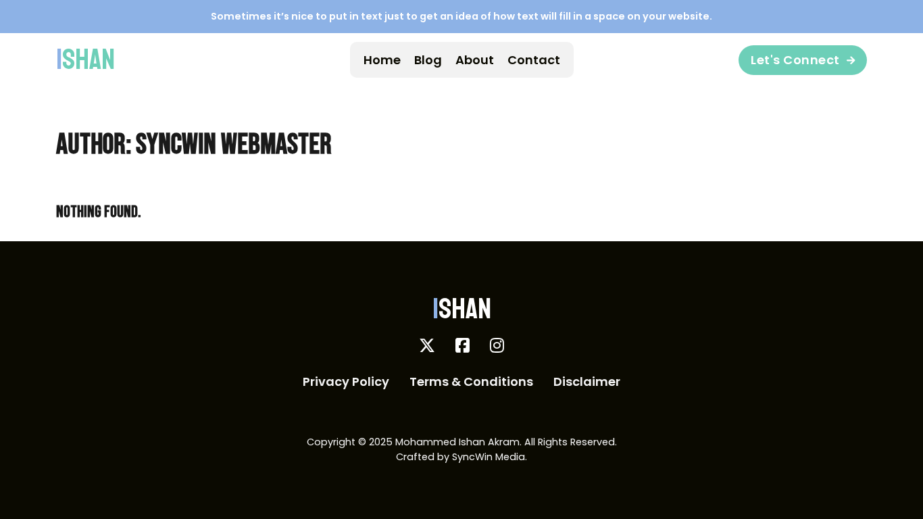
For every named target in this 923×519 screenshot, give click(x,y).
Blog (428, 59)
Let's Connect (795, 59)
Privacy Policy (346, 382)
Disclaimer (586, 382)
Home (382, 59)
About (474, 59)
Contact (533, 59)
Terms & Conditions (471, 382)
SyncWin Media (488, 457)
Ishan (85, 60)
